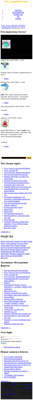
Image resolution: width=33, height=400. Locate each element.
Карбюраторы (6, 251)
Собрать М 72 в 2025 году (14, 309)
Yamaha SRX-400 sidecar (13, 367)
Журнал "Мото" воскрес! (13, 299)
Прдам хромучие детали (13, 207)
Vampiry (7, 283)
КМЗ (13, 251)
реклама (6, 395)
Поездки (4, 247)
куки (12, 389)
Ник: (3, 337)
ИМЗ (18, 251)
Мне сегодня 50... (10, 291)
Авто (2, 256)
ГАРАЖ (18, 19)
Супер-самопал (10, 243)
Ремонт (17, 245)
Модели (12, 249)
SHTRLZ (29, 387)
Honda (15, 256)
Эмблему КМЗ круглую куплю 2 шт (17, 187)
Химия (29, 241)
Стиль (3, 245)
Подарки (10, 247)
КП (18, 16)
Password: (5, 339)
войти (6, 56)
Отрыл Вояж (9, 297)
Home (3, 25)
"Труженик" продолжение (14, 375)
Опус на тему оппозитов (13, 357)
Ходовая (23, 241)
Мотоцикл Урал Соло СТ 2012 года (17, 365)
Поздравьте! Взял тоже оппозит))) (17, 295)
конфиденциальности (10, 394)
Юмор (3, 241)
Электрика (10, 241)
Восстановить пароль (12, 347)
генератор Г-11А (10, 311)
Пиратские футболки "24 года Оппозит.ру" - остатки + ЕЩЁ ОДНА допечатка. (18, 287)
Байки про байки (23, 254)
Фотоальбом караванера (13, 359)
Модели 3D (5, 249)
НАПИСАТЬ (18, 14)
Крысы (18, 249)
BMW (20, 256)
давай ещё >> (6, 232)
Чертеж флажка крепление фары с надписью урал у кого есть (17, 184)
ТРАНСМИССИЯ (6, 28)
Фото (3, 243)
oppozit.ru (8, 256)
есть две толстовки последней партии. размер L (15, 204)
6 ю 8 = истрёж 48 (11, 170)
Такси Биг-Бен (9, 220)
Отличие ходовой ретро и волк (15, 181)
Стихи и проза (22, 243)
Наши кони (18, 247)
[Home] (16, 3)
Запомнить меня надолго (11, 341)
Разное (23, 245)
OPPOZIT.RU (28, 384)
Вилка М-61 (8, 209)
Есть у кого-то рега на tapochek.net (17, 168)
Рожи (8, 245)
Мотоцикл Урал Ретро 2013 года (16, 361)
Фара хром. (8, 211)
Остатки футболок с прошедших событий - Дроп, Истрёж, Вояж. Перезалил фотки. (16, 224)
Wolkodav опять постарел (13, 324)
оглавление (12, 384)
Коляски (24, 249)
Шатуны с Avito (10, 228)
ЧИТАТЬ (18, 10)
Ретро (12, 245)
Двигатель (13, 254)
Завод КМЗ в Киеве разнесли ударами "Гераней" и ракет (15, 302)
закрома (6, 390)
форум (14, 383)
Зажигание (5, 254)
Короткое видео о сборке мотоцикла (17, 363)
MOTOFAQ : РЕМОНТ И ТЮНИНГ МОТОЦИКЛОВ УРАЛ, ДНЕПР (13, 26)
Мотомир (26, 247)
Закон (22, 251)
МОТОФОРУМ (18, 12)
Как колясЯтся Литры (12, 369)
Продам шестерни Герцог (13, 213)
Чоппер (17, 241)
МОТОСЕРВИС (10, 377)
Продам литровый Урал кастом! (16, 174)
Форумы (8, 25)
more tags (4, 258)
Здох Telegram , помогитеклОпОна (17, 172)
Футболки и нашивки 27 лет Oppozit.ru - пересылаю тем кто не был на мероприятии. (17, 199)
